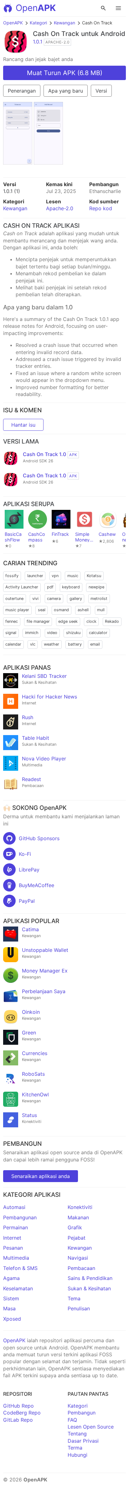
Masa (9, 1308)
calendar (13, 644)
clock (91, 621)
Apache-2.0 (59, 208)
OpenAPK (13, 22)
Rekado (112, 621)
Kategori (38, 22)
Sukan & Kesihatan (89, 1288)
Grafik (75, 1227)
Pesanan (13, 1248)
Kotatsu (94, 575)
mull (101, 609)
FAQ (72, 1420)
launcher (35, 575)
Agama (11, 1278)
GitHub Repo (18, 1406)
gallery (76, 598)
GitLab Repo (18, 1420)
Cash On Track (56, 34)
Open (36, 8)
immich (32, 632)
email (95, 644)
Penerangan (22, 91)
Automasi (14, 1207)
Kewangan (64, 22)
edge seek (68, 621)
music (72, 575)
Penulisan (79, 1308)
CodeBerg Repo (22, 1412)
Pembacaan (81, 1268)
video (52, 632)
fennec (11, 621)
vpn (55, 575)
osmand (61, 609)
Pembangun (81, 1412)
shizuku (73, 632)
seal (41, 609)
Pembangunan (20, 1217)
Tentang (77, 1433)
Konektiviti (80, 1207)
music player (17, 609)
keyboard (71, 587)
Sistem (11, 1298)
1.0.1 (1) (11, 191)
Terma (75, 1448)
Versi (101, 91)
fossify (11, 575)
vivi (35, 598)
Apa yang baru (65, 91)
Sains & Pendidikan (90, 1278)
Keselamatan (18, 1288)
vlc (32, 644)
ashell (83, 609)
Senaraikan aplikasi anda (40, 1176)
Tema (74, 1298)
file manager (38, 621)
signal (10, 632)
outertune (14, 598)
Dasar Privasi (83, 1441)
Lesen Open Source (91, 1427)
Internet (12, 1238)
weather (51, 644)
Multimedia (16, 1258)
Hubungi (77, 1455)
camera (54, 598)
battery (75, 644)
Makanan (78, 1217)
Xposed (12, 1319)
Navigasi (78, 1258)
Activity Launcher (21, 587)
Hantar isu (23, 425)
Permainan (15, 1227)
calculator (98, 632)
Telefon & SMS (20, 1268)
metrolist (98, 598)
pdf (50, 587)
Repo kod (100, 208)
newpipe (96, 587)
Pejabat (76, 1238)
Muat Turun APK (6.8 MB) (64, 73)
